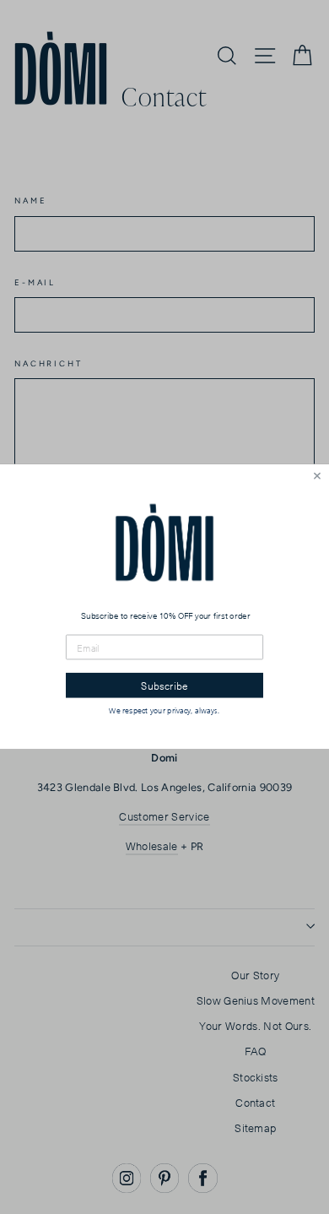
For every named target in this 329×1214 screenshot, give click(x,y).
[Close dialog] (317, 476)
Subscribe (164, 686)
